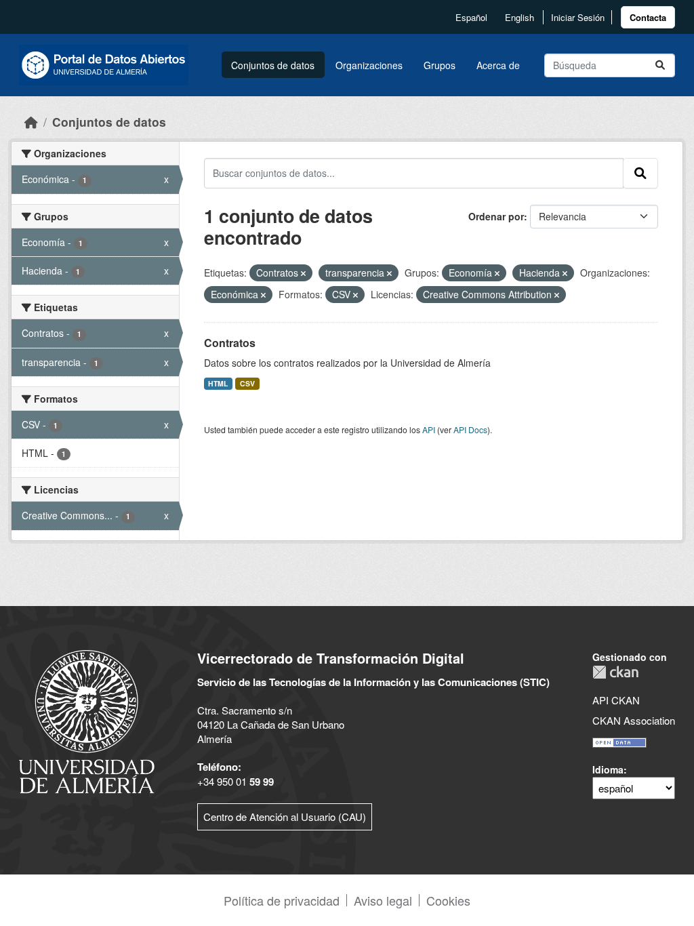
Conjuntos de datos (272, 65)
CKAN (615, 672)
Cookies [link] (448, 900)
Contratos (230, 342)
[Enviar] (660, 65)
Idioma (608, 769)
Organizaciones (369, 65)
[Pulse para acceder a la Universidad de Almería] (87, 720)
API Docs (470, 429)
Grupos (439, 65)
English (519, 17)
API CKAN (616, 700)
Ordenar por (496, 216)
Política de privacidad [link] (282, 900)
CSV (247, 383)
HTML (218, 383)
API (428, 429)
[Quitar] (303, 273)
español (471, 17)
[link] (648, 17)
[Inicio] (31, 121)
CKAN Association (633, 720)
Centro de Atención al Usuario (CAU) (284, 816)
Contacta (648, 17)
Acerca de (498, 65)
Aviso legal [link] (383, 900)
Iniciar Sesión (578, 17)
